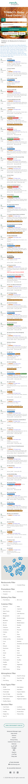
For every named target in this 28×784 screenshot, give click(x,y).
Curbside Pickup (21, 585)
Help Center (14, 733)
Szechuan (18, 54)
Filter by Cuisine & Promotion (11, 33)
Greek (4, 49)
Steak (9, 54)
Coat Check (6, 707)
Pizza (8, 53)
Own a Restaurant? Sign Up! (14, 725)
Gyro (9, 49)
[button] (21, 558)
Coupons (5, 594)
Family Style (6, 692)
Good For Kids (20, 678)
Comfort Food (6, 689)
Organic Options (21, 692)
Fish (1, 49)
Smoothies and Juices (22, 643)
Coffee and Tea (10, 48)
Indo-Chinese (3, 50)
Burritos (12, 46)
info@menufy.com (15, 764)
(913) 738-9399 (15, 762)
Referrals (14, 744)
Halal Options (6, 698)
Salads (10, 53)
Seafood (19, 53)
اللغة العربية (14, 746)
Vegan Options (20, 696)
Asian (10, 45)
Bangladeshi (23, 45)
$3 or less (19, 600)
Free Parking (6, 709)
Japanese (11, 50)
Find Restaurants (14, 29)
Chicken (25, 46)
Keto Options (20, 687)
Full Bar (5, 711)
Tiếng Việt (14, 756)
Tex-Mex (25, 54)
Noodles (19, 52)
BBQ (1, 46)
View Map (22, 33)
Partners (14, 735)
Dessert (20, 48)
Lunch (25, 50)
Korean (15, 50)
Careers (14, 737)
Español (14, 752)
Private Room (20, 711)
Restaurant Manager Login (14, 731)
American (6, 45)
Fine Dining (6, 680)
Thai (1, 56)
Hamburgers (13, 49)
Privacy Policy (14, 739)
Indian (25, 49)
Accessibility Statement (14, 768)
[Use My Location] (3, 20)
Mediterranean (3, 52)
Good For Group (21, 676)
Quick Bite (19, 694)
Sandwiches (15, 53)
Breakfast (5, 46)
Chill (4, 678)
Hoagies (21, 49)
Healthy (17, 49)
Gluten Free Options (8, 696)
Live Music (19, 707)
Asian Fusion (14, 45)
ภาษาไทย (14, 754)
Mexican (8, 52)
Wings (9, 56)
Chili (1, 48)
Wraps (12, 56)
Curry (14, 48)
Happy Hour (6, 714)
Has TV (5, 716)
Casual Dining (6, 676)
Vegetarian (5, 56)
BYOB (4, 687)
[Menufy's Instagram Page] (14, 772)
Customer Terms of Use (14, 742)
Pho (5, 53)
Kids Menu (19, 689)
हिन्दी (14, 750)
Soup (6, 54)
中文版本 (14, 748)
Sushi (14, 54)
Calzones (16, 46)
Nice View (19, 680)
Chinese (4, 48)
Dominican (24, 48)
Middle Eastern (14, 52)
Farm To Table (6, 694)
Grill (6, 49)
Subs (12, 54)
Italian (8, 50)
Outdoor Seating (21, 709)
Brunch (8, 46)
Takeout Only (20, 714)
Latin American (20, 50)
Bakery (19, 45)
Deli (17, 48)
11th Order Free (7, 591)
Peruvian (2, 53)
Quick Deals (20, 591)
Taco (22, 54)
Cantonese (21, 46)
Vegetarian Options (22, 698)
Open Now (5, 585)
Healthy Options (7, 701)
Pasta (23, 52)
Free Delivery (6, 600)
